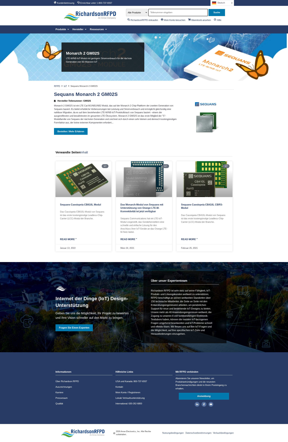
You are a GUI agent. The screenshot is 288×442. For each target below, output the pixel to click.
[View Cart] (189, 19)
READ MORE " (68, 239)
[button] (62, 29)
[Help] (215, 19)
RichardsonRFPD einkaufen (144, 20)
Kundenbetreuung (65, 3)
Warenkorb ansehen (201, 20)
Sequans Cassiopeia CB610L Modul (80, 204)
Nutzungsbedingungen (173, 433)
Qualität (59, 403)
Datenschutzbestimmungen (199, 433)
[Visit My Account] (162, 19)
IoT (65, 86)
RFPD (57, 86)
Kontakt (119, 387)
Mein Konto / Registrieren (128, 392)
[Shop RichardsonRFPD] (129, 19)
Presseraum (62, 398)
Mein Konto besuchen (174, 20)
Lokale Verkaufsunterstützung (130, 398)
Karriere (59, 392)
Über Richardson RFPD (67, 381)
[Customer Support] (55, 2)
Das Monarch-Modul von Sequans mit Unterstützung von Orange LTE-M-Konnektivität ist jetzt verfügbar (141, 208)
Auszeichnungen (64, 387)
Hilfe (219, 20)
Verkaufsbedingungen (223, 433)
